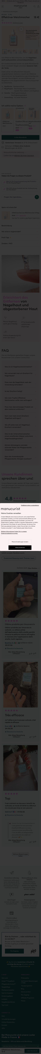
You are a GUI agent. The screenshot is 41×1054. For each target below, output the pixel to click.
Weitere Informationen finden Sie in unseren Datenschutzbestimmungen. (14, 532)
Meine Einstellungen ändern (20, 541)
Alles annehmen (20, 547)
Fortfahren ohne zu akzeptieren (30, 505)
